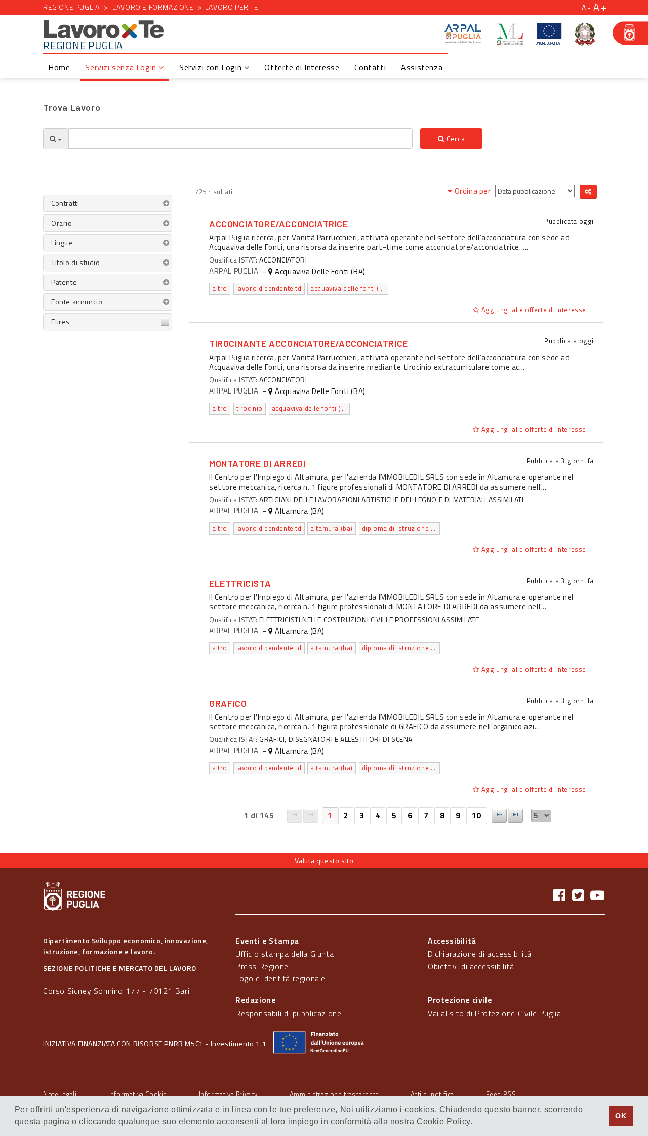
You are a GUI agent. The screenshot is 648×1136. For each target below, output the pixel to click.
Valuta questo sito (324, 860)
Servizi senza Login (121, 67)
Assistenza (421, 67)
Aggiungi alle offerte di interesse (532, 309)
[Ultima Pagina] (515, 816)
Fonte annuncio (76, 301)
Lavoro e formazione (152, 7)
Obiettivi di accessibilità (471, 966)
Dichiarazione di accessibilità (480, 954)
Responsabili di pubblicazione (288, 1013)
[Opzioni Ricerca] (55, 138)
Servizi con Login (211, 67)
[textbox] (240, 138)
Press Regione (262, 966)
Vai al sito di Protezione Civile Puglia (494, 1013)
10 (476, 815)
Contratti (65, 203)
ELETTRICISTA (240, 583)
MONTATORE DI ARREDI (257, 463)
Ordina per (473, 191)
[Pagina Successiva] (499, 816)
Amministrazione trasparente (334, 1094)
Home (59, 67)
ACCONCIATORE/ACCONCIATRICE (278, 223)
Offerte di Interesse (301, 67)
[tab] (108, 203)
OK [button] (620, 1116)
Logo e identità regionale (280, 978)
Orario (61, 222)
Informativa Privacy (228, 1094)
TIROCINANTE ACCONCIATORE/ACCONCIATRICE (308, 343)
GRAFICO (228, 703)
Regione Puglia (71, 7)
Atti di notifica (432, 1094)
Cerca (455, 138)
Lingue (62, 242)
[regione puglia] (630, 33)
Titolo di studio (75, 262)
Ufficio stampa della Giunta (284, 954)
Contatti (370, 67)
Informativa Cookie (137, 1094)
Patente (64, 282)
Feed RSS (501, 1094)
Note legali (60, 1094)
